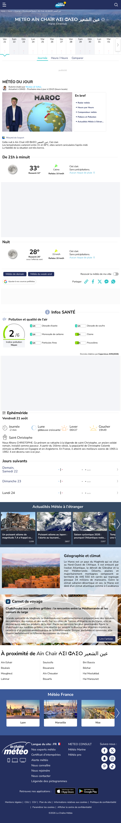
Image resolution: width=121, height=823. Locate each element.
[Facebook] (104, 750)
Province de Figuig (29, 11)
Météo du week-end (41, 274)
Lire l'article (106, 639)
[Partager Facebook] (93, 282)
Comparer (77, 58)
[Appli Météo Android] (88, 791)
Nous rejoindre (40, 770)
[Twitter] (112, 750)
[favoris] (103, 19)
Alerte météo (39, 760)
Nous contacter (40, 776)
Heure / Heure (59, 58)
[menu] (4, 4)
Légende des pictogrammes (49, 781)
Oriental (17, 11)
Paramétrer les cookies (43, 807)
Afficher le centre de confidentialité (75, 807)
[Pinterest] (104, 766)
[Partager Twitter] (100, 282)
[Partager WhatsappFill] (113, 282)
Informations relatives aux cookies (70, 802)
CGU (27, 802)
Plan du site (45, 802)
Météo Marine (77, 749)
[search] (116, 4)
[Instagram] (112, 758)
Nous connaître (40, 765)
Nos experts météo (43, 749)
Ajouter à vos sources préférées (21, 281)
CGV (34, 802)
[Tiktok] (112, 766)
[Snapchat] (104, 758)
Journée (42, 58)
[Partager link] (86, 282)
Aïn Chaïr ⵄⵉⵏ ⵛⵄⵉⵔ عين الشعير (49, 11)
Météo (3, 11)
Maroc (10, 11)
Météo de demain (15, 274)
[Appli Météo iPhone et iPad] (65, 791)
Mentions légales (13, 802)
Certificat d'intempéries (46, 755)
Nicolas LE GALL (33, 86)
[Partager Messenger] (106, 282)
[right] (117, 45)
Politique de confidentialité (103, 802)
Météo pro (74, 755)
